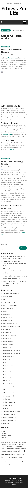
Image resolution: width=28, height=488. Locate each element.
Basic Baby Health (8, 296)
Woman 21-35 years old (9, 420)
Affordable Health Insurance (11, 293)
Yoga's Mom (6, 423)
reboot (2, 461)
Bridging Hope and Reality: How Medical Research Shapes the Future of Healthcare (14, 283)
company (3, 446)
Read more (11, 149)
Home (3, 431)
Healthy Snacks (7, 378)
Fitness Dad (6, 314)
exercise (9, 448)
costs (14, 446)
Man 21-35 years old (8, 396)
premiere (24, 459)
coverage (18, 446)
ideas (24, 454)
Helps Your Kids (7, 381)
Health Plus (6, 363)
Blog (4, 299)
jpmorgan (11, 457)
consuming (9, 446)
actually (3, 442)
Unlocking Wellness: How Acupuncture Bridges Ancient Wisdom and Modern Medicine (14, 271)
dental (2, 448)
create (21, 446)
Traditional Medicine (9, 414)
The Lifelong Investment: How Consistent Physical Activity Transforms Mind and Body (14, 264)
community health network (18, 444)
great (17, 451)
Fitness (5, 311)
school (16, 461)
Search (4, 244)
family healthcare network (6, 451)
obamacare (8, 459)
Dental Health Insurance (10, 305)
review (13, 461)
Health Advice (7, 329)
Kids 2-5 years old (8, 390)
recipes (5, 461)
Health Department (8, 344)
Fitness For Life (14, 11)
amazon (16, 442)
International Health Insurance (11, 387)
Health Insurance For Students (11, 354)
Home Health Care (8, 384)
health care (12, 454)
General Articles (7, 320)
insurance (5, 457)
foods (14, 451)
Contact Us (4, 433)
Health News (6, 360)
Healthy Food (7, 372)
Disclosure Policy (6, 435)
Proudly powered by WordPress (14, 480)
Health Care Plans (8, 341)
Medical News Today (9, 402)
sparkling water (7, 134)
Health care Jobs (8, 338)
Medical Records (7, 405)
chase (10, 444)
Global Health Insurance (9, 323)
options (13, 459)
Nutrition (5, 408)
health (22, 451)
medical (20, 457)
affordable (11, 442)
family (12, 448)
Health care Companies (9, 335)
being (20, 442)
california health (4, 444)
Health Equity (7, 347)
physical (17, 459)
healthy (19, 454)
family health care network (20, 448)
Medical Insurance (8, 399)
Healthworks (6, 369)
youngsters (9, 464)
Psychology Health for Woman (11, 411)
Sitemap (3, 438)
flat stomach (12, 58)
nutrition (3, 459)
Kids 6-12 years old (8, 393)
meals (15, 457)
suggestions (22, 461)
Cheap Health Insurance (9, 302)
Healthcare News (8, 366)
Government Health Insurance (11, 326)
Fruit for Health (7, 317)
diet (5, 448)
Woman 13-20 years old (9, 417)
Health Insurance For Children (11, 350)
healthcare (5, 454)
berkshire (24, 442)
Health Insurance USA (9, 357)
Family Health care (8, 308)
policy (21, 459)
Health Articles (7, 332)
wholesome (3, 464)
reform (9, 461)
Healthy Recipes (7, 375)
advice (6, 442)
